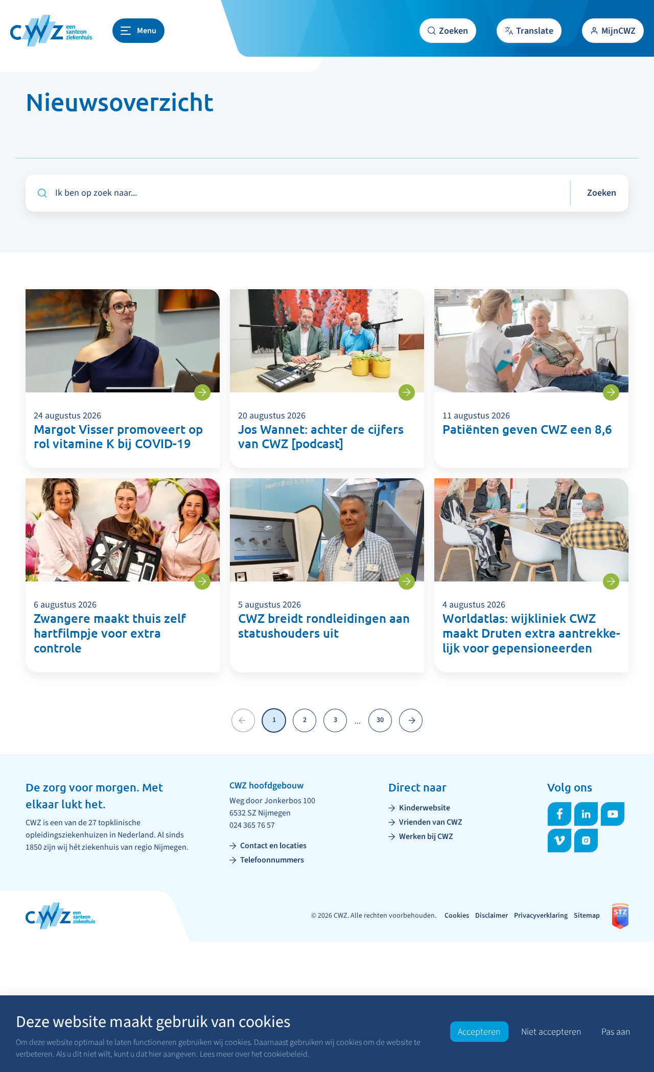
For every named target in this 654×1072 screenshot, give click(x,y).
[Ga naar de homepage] (51, 30)
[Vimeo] (559, 840)
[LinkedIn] (586, 814)
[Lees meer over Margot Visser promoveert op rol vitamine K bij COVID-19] (202, 392)
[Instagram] (586, 840)
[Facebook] (559, 814)
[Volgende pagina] (411, 720)
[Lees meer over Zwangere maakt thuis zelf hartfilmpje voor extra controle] (202, 581)
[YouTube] (612, 814)
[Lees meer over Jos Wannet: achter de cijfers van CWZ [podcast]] (407, 392)
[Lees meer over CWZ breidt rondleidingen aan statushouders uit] (407, 581)
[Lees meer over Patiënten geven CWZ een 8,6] (611, 392)
